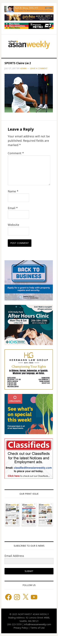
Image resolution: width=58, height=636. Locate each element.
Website (13, 225)
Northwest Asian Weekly (29, 45)
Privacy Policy (21, 627)
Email (13, 208)
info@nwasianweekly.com (37, 624)
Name (13, 191)
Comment (16, 153)
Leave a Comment (38, 68)
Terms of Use (37, 627)
